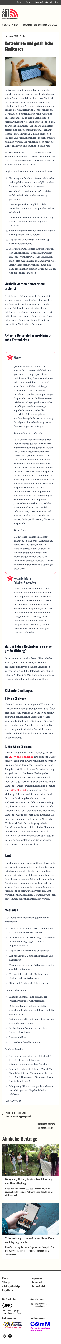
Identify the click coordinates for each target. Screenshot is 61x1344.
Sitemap (6, 1282)
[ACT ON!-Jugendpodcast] (51, 2)
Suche (19, 2)
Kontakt (28, 2)
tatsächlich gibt (18, 790)
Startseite (6, 24)
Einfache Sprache (41, 2)
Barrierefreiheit (39, 1286)
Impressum (37, 1278)
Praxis (16, 24)
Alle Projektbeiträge (11, 1286)
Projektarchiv (8, 1290)
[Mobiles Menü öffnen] (56, 10)
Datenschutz (37, 1282)
